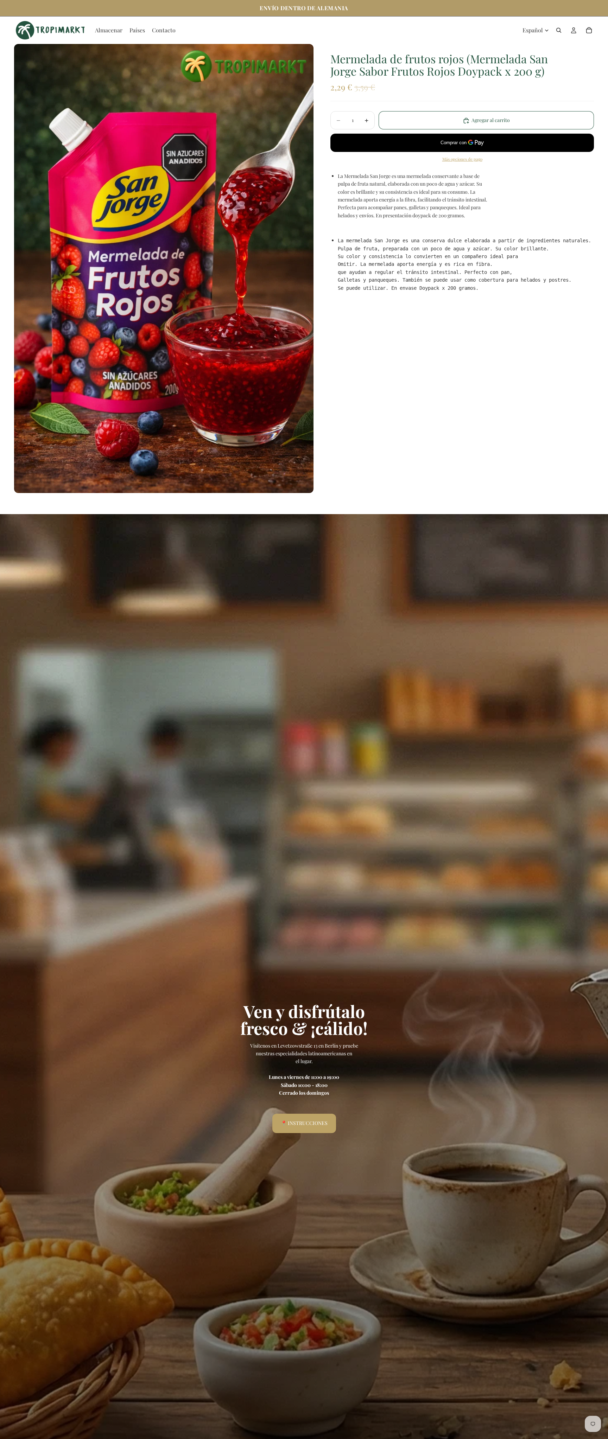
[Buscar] (558, 30)
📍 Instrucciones (304, 1123)
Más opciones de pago (462, 159)
